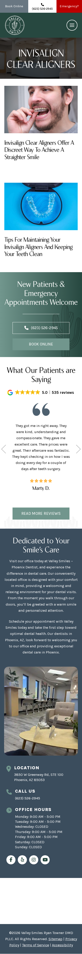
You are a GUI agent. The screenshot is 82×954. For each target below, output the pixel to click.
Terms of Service (35, 945)
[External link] (10, 859)
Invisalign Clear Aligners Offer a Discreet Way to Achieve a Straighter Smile (39, 149)
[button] (72, 25)
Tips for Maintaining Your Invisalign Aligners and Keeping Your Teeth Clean (38, 246)
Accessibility (62, 945)
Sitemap (55, 939)
